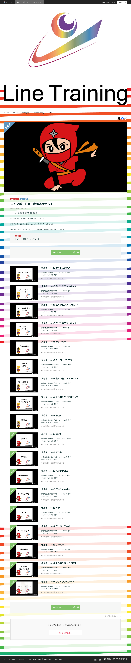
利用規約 (21, 659)
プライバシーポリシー (10, 659)
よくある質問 (47, 659)
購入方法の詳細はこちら (113, 616)
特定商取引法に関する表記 (33, 659)
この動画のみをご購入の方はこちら (53, 278)
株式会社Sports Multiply (18, 208)
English (113, 2)
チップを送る (67, 633)
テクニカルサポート (59, 659)
